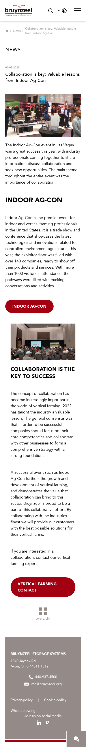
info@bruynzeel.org (46, 684)
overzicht (43, 618)
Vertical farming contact (37, 587)
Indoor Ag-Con (29, 306)
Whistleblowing (23, 710)
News (17, 31)
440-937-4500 (46, 677)
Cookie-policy (55, 700)
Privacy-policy (22, 700)
